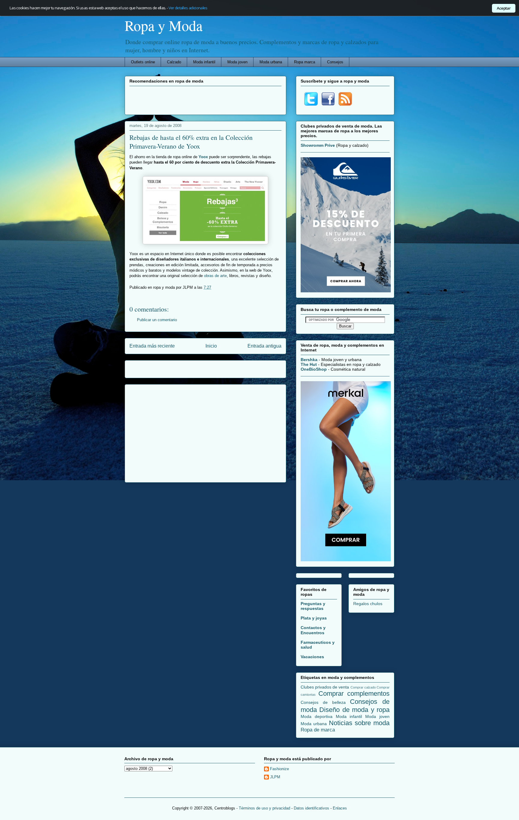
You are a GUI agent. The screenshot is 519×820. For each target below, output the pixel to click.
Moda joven (237, 62)
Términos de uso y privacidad (264, 808)
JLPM (275, 777)
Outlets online (143, 62)
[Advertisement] (205, 100)
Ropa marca (304, 62)
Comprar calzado (363, 687)
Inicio (211, 345)
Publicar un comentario (157, 320)
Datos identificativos (311, 808)
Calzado (174, 62)
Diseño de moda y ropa (354, 709)
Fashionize (279, 769)
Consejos (335, 62)
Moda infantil (204, 62)
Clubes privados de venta (325, 687)
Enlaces (340, 808)
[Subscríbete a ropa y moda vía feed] (345, 104)
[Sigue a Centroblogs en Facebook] (328, 104)
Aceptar (504, 8)
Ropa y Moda (163, 25)
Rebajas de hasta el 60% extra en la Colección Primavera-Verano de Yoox (191, 141)
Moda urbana (271, 62)
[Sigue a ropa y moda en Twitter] (311, 104)
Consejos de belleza (323, 702)
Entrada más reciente (152, 345)
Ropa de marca (318, 730)
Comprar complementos (354, 693)
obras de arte (215, 275)
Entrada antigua (264, 345)
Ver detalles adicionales (188, 8)
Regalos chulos (367, 603)
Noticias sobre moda (359, 723)
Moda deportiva (316, 716)
